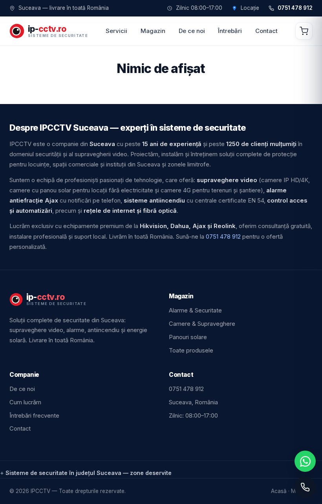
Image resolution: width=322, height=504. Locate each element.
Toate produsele (191, 350)
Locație (250, 8)
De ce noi (192, 31)
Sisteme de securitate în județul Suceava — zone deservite (88, 472)
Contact (266, 31)
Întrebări (230, 31)
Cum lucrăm (25, 402)
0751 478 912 (295, 8)
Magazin (153, 31)
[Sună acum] (305, 487)
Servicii (116, 31)
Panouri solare (188, 337)
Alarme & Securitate (195, 310)
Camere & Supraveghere (202, 323)
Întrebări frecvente (34, 415)
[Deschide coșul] (304, 31)
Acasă (279, 491)
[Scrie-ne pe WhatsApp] (305, 461)
